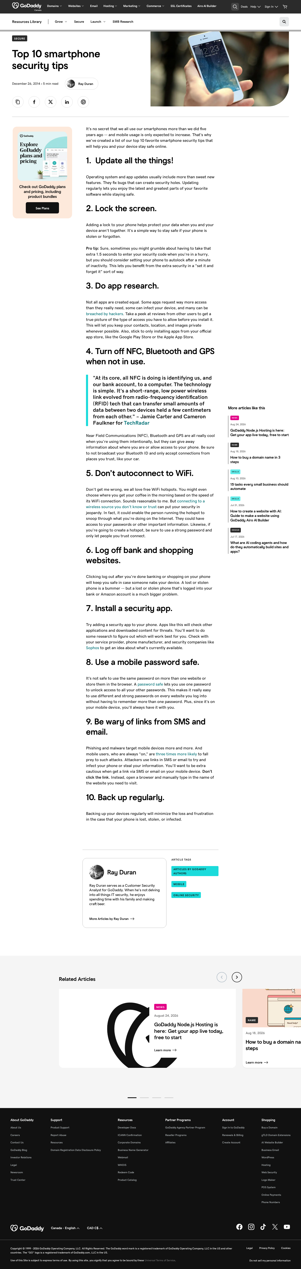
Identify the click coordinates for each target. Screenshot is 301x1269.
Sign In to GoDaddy (233, 1127)
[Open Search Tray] (235, 7)
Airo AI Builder (206, 6)
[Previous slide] (222, 977)
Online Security (186, 895)
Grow (59, 21)
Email (94, 6)
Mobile (178, 884)
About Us (15, 1127)
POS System (268, 1187)
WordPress (267, 1157)
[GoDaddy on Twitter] (275, 1229)
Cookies (286, 1248)
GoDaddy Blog (18, 1150)
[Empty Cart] (285, 7)
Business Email (270, 1150)
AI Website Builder (272, 1142)
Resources (57, 1142)
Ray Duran (85, 84)
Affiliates (170, 1142)
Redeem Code (126, 1172)
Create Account (231, 1142)
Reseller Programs (176, 1135)
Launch (96, 21)
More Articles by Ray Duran (109, 918)
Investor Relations (21, 1157)
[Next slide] (237, 977)
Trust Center (17, 1179)
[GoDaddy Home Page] (27, 1228)
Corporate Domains (129, 1142)
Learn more (162, 1050)
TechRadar (136, 423)
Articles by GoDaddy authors (189, 871)
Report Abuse (58, 1135)
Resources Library (27, 21)
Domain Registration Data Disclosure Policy (76, 1150)
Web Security (269, 1172)
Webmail (123, 1157)
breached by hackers (104, 313)
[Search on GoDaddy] (284, 21)
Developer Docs (127, 1127)
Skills (235, 472)
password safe (150, 684)
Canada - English (63, 1228)
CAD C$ (92, 1228)
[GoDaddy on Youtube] (287, 1229)
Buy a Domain (269, 1127)
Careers (15, 1135)
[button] (132, 1097)
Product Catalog (127, 1179)
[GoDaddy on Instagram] (251, 1229)
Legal (13, 1164)
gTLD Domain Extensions (276, 1135)
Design (235, 530)
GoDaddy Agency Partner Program (185, 1127)
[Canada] (26, 5)
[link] (34, 102)
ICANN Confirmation (130, 1135)
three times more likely (177, 754)
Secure (79, 21)
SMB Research (123, 21)
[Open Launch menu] (104, 21)
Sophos (92, 647)
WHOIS (122, 1164)
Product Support (60, 1127)
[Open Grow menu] (66, 21)
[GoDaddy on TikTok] (263, 1229)
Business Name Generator (133, 1150)
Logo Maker (268, 1179)
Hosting (265, 1164)
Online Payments (271, 1194)
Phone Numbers (270, 1202)
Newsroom (16, 1172)
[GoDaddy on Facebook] (239, 1229)
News (235, 418)
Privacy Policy (267, 1248)
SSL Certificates (181, 6)
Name (235, 445)
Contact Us (17, 1142)
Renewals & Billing (232, 1135)
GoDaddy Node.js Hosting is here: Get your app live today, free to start (188, 1030)
